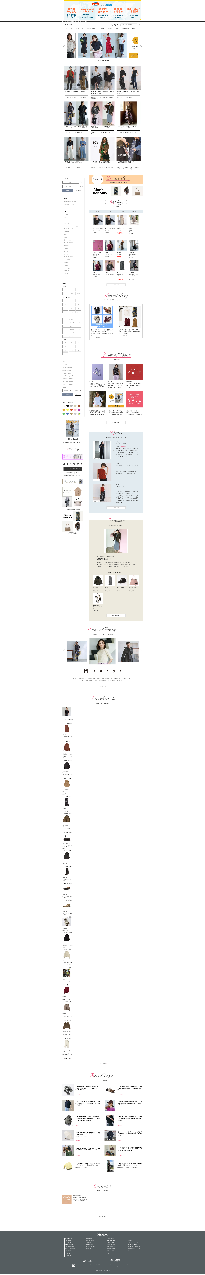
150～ (65, 354)
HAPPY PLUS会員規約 (132, 1244)
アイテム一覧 (69, 28)
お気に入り (88, 1248)
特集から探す (68, 1250)
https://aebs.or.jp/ (118, 1266)
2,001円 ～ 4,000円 (67, 367)
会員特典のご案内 (111, 1248)
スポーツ (66, 251)
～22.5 (65, 301)
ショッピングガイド (111, 1238)
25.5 (65, 308)
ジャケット (66, 231)
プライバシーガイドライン (133, 1242)
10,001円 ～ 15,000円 (67, 378)
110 (78, 346)
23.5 (78, 301)
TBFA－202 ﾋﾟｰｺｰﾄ (66, 863)
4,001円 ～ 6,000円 (67, 370)
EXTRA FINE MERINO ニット (66, 998)
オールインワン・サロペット (71, 226)
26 (71, 308)
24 (65, 304)
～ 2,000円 (65, 364)
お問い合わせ (110, 1254)
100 (72, 346)
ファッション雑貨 (68, 243)
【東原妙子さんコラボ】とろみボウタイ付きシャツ (67, 756)
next (140, 47)
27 (65, 312)
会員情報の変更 (89, 1244)
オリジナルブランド (69, 204)
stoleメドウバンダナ (66, 930)
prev (64, 47)
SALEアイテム (135, 28)
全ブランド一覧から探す (70, 201)
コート (65, 234)
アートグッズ (67, 268)
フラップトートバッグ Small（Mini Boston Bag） (67, 847)
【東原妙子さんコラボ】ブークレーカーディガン (67, 964)
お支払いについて (111, 1242)
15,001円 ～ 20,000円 (67, 381)
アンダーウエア (67, 248)
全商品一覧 (67, 1254)
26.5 (78, 308)
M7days (110, 28)
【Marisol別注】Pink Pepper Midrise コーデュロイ (67, 1054)
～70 (65, 343)
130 (72, 350)
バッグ (65, 237)
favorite (118, 25)
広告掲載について (131, 1240)
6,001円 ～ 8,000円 (67, 373)
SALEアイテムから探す (70, 1248)
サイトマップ (130, 1238)
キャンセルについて (111, 1244)
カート (115, 25)
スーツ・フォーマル (69, 229)
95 (65, 346)
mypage (111, 25)
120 (65, 350)
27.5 (72, 312)
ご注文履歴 (88, 1242)
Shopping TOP (68, 1238)
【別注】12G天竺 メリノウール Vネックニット (67, 1016)
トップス (66, 215)
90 (78, 343)
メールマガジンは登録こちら (72, 469)
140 (78, 350)
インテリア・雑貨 (68, 257)
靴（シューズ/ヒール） (69, 240)
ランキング (101, 28)
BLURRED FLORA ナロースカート (67, 810)
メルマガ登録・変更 (90, 1246)
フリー (78, 293)
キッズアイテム (67, 259)
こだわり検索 (125, 28)
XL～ (72, 293)
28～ (78, 312)
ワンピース (66, 223)
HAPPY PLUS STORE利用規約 (134, 1246)
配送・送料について (111, 1240)
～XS (65, 290)
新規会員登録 (89, 1238)
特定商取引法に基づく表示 (133, 1252)
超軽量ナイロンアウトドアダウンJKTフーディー (67, 828)
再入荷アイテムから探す (70, 1252)
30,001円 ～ (65, 387)
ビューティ (66, 254)
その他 (65, 276)
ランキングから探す (69, 1246)
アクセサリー (67, 245)
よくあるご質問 (110, 1252)
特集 (117, 28)
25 (78, 304)
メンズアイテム (67, 262)
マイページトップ (90, 1240)
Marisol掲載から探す (69, 1244)
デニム (65, 220)
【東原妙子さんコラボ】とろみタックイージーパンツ (67, 738)
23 (71, 301)
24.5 (72, 304)
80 (71, 343)
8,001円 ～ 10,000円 (67, 376)
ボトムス (66, 217)
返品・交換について (111, 1246)
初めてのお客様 (110, 1250)
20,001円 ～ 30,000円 (67, 384)
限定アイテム (67, 271)
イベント (66, 273)
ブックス (66, 265)
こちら (113, 1266)
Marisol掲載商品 (90, 28)
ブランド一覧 (79, 28)
